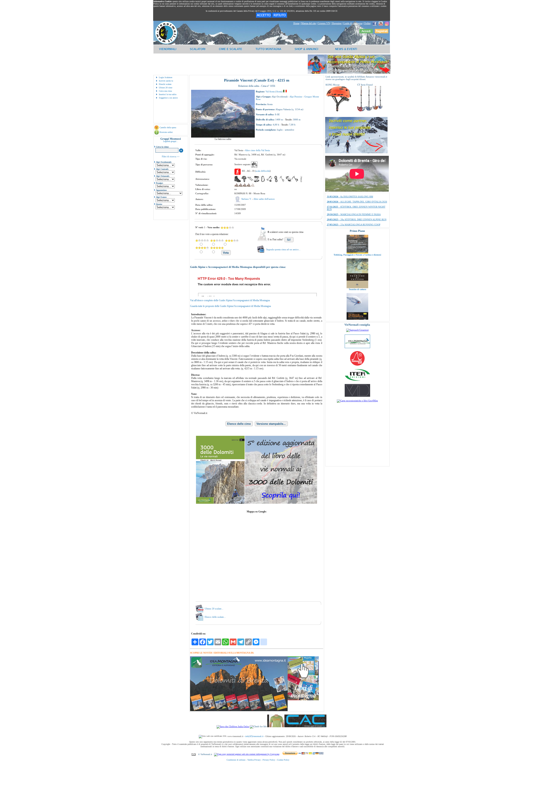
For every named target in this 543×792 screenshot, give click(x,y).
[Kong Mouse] (338, 110)
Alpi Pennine (296, 96)
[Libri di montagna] (303, 699)
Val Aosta (270, 91)
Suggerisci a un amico (168, 98)
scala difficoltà (263, 171)
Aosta (279, 91)
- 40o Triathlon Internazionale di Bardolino (354, 199)
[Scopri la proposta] (356, 152)
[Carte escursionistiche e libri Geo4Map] (357, 400)
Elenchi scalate (165, 84)
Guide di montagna (352, 23)
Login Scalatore (165, 77)
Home (296, 23)
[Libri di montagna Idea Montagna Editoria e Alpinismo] (357, 347)
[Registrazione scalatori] (381, 32)
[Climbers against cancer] (296, 726)
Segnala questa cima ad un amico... (283, 249)
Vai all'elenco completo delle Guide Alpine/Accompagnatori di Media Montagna (230, 300)
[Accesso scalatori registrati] (366, 32)
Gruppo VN (324, 23)
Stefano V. (246, 199)
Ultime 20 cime (165, 87)
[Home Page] (166, 43)
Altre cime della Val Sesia (257, 150)
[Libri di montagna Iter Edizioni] (357, 380)
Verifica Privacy (254, 760)
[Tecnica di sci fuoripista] (357, 295)
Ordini (367, 23)
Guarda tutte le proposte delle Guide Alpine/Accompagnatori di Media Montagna (230, 306)
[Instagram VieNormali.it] (387, 23)
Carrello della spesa (168, 127)
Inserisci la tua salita (167, 94)
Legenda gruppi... (170, 141)
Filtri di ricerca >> (170, 156)
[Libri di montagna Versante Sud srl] (357, 365)
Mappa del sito (308, 23)
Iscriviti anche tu (166, 81)
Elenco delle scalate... (215, 617)
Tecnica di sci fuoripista (357, 298)
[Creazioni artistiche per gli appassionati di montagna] (357, 330)
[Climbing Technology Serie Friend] (370, 110)
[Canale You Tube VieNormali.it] (381, 23)
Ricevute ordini (166, 132)
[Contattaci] (194, 754)
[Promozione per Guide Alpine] (349, 73)
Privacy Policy (269, 760)
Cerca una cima (165, 91)
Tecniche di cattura (357, 263)
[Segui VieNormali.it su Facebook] (374, 23)
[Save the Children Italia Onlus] (233, 726)
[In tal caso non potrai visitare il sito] (279, 16)
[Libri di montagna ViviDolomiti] (357, 396)
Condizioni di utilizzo (236, 760)
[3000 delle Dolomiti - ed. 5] (256, 502)
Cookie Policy (283, 760)
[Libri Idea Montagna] (239, 710)
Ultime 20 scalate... (214, 608)
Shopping (336, 23)
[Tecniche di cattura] (357, 261)
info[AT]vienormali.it (254, 736)
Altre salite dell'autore (264, 199)
